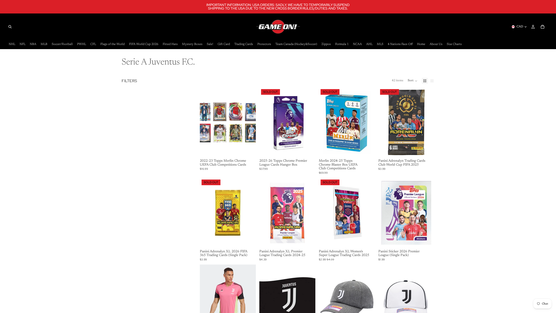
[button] (412, 81)
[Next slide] (249, 299)
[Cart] (542, 27)
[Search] (10, 27)
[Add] (249, 151)
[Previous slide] (206, 299)
